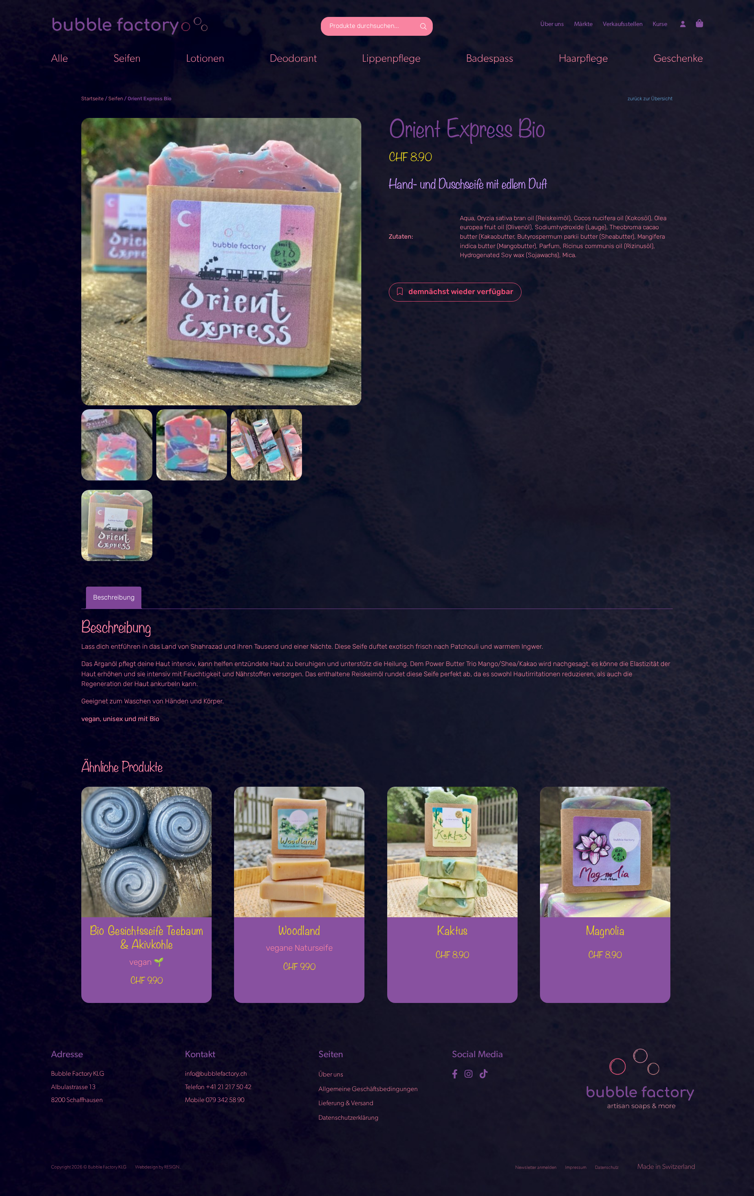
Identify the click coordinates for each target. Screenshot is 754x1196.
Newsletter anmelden (536, 1167)
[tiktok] (484, 1074)
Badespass (489, 59)
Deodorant (293, 59)
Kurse (660, 25)
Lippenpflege (391, 59)
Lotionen (205, 59)
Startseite (92, 99)
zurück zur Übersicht (650, 99)
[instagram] (469, 1074)
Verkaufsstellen (623, 25)
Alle (59, 59)
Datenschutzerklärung (348, 1118)
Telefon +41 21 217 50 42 (218, 1087)
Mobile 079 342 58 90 (214, 1100)
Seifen (127, 59)
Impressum (576, 1167)
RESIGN (171, 1167)
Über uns (552, 25)
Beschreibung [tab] (114, 597)
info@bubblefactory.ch (216, 1074)
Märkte (583, 25)
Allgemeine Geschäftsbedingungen (368, 1089)
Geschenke (678, 59)
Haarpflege (583, 59)
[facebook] (455, 1074)
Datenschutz (607, 1167)
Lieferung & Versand (345, 1103)
